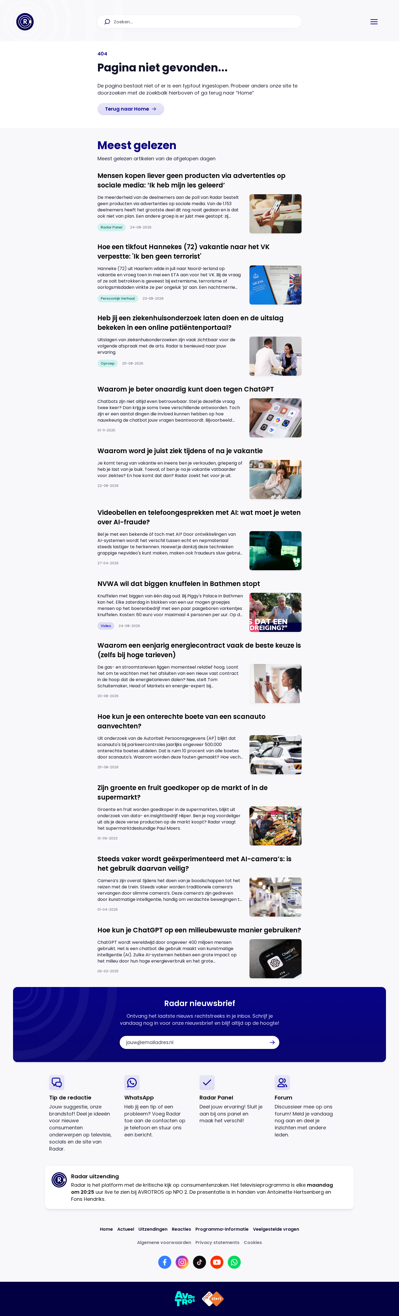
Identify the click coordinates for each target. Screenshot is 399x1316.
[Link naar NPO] (213, 1298)
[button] (374, 21)
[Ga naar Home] (25, 21)
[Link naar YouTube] (216, 1262)
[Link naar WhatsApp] (234, 1262)
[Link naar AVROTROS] (185, 1298)
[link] (130, 109)
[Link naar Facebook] (164, 1262)
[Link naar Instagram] (182, 1262)
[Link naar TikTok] (199, 1262)
